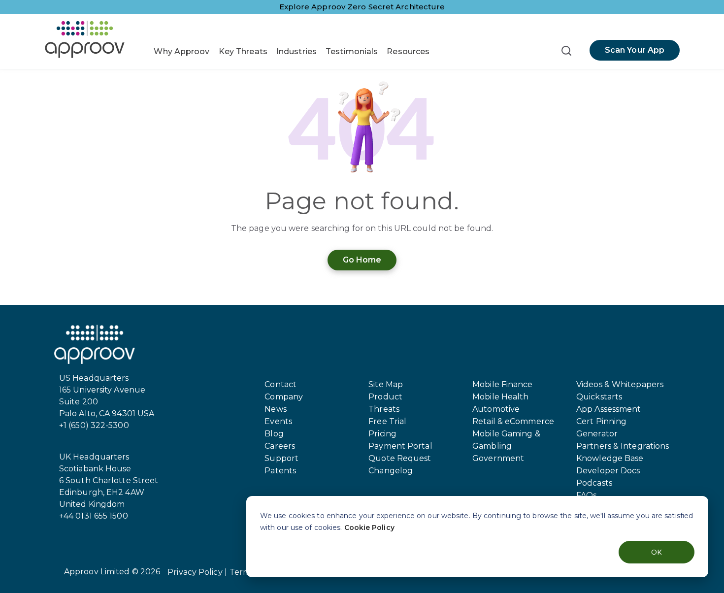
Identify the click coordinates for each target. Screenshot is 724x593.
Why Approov (181, 51)
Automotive (496, 409)
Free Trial (387, 421)
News (275, 409)
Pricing (382, 433)
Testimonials (352, 51)
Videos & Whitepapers (619, 384)
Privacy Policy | (197, 572)
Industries (296, 51)
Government (498, 458)
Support (281, 458)
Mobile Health (500, 396)
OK (656, 552)
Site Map (385, 384)
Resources (408, 51)
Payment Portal (400, 446)
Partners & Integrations (622, 446)
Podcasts (594, 483)
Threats (383, 409)
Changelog (390, 470)
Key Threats (243, 51)
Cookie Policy (369, 527)
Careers (279, 446)
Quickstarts (599, 396)
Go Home (362, 259)
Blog (273, 433)
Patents (280, 470)
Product (385, 396)
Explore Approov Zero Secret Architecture (362, 6)
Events (278, 421)
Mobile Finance (502, 384)
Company (283, 396)
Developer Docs (608, 470)
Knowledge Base (609, 458)
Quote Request (399, 458)
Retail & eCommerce (513, 421)
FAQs (586, 495)
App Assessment (608, 409)
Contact (280, 384)
